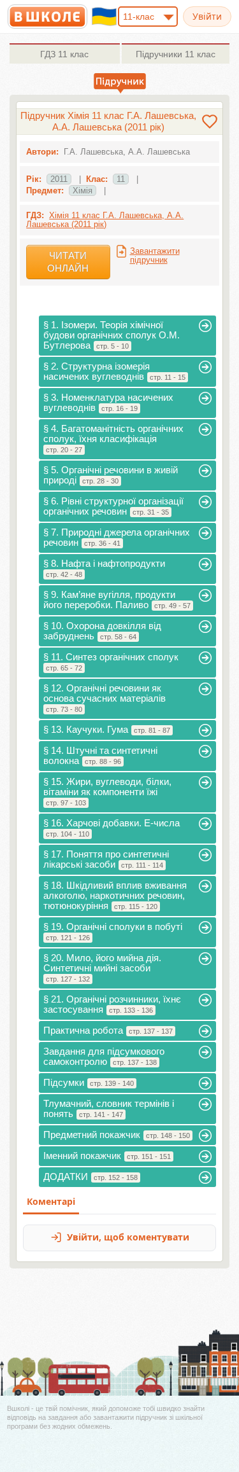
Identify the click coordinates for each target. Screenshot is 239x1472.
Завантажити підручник (155, 255)
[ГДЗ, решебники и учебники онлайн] (47, 16)
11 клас (64, 54)
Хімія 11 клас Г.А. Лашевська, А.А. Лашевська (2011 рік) (105, 220)
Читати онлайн (68, 262)
